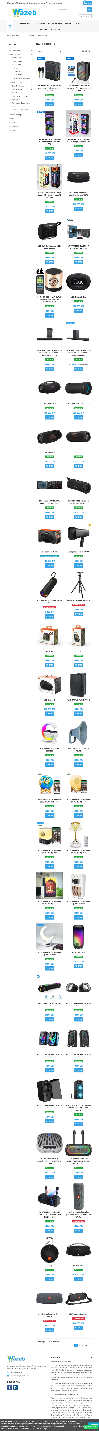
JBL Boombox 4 (49, 404)
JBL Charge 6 (49, 452)
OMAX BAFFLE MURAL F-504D (79, 700)
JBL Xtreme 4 (49, 700)
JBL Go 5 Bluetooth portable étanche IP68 (49, 247)
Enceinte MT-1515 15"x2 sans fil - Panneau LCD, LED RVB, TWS (49, 141)
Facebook (9, 1387)
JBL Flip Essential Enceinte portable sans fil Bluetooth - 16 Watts (78, 1214)
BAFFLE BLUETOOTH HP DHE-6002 (49, 1004)
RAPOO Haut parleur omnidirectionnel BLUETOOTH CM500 (49, 1161)
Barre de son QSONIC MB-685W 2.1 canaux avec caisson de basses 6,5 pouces (49, 352)
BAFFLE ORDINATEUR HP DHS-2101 (49, 1106)
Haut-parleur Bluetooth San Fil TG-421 (49, 601)
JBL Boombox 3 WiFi (49, 552)
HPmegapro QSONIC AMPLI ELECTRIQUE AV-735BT (49, 502)
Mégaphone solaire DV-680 (78, 552)
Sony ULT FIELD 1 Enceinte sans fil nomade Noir (78, 502)
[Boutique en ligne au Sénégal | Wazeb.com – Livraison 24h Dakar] (24, 13)
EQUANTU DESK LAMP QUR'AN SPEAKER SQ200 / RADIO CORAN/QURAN (49, 299)
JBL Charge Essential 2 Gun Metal (49, 1315)
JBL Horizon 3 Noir (78, 297)
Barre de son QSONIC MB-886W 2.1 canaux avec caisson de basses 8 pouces (78, 352)
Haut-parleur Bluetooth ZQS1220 (49, 749)
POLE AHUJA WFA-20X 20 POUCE (78, 749)
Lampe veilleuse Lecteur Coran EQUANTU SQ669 (78, 902)
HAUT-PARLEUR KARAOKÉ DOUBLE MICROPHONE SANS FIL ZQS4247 (78, 1161)
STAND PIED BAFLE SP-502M (78, 600)
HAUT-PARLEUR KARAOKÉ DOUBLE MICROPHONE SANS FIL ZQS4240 (49, 1214)
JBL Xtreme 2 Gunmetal (78, 1314)
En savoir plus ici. (44, 1429)
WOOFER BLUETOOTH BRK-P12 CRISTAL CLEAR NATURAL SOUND (78, 1107)
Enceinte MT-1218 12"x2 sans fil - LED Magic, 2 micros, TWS (78, 140)
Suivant (86, 1345)
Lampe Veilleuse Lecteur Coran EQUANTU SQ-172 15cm (49, 800)
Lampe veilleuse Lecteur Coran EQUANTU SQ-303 (49, 851)
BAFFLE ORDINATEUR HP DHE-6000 (49, 1055)
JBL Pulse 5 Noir (78, 952)
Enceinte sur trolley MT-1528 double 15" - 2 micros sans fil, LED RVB (49, 195)
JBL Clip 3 (50, 1266)
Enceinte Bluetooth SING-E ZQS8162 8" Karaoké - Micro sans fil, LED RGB (78, 88)
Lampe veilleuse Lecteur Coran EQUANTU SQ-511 (49, 902)
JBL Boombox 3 (78, 1266)
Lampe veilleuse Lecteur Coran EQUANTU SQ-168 (78, 800)
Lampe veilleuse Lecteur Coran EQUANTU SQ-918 (78, 851)
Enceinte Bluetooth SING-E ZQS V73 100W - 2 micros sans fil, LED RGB (49, 88)
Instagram (15, 1387)
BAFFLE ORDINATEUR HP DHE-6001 (78, 1055)
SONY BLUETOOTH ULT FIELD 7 (78, 404)
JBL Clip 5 (78, 651)
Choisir (40, 51)
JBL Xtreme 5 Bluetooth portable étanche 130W (78, 194)
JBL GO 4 (49, 651)
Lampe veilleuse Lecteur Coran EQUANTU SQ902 (49, 953)
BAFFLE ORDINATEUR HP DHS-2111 (78, 1004)
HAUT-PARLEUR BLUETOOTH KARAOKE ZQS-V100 (78, 247)
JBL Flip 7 (78, 452)
